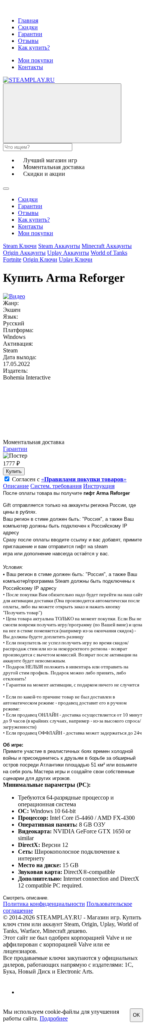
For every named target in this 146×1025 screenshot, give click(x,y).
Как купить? (34, 47)
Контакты (30, 67)
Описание (16, 486)
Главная (28, 20)
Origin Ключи (40, 259)
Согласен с (69, 479)
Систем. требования (56, 486)
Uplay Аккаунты (68, 252)
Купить (14, 471)
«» (84, 479)
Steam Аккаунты (59, 246)
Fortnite (12, 259)
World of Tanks (109, 252)
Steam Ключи (20, 246)
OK (136, 1015)
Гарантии (30, 34)
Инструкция (99, 486)
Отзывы (28, 41)
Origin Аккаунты (24, 252)
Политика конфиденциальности (44, 904)
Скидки (28, 27)
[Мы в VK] (24, 992)
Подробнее (54, 1018)
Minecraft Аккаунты (107, 246)
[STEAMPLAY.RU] (29, 80)
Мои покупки (35, 60)
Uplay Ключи (75, 259)
